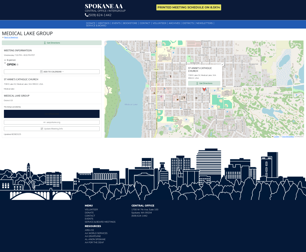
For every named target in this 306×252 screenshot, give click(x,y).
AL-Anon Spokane (95, 239)
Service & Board (96, 25)
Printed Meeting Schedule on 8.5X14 (189, 7)
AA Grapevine (93, 236)
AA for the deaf (94, 242)
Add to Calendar (53, 71)
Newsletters (204, 23)
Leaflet (276, 136)
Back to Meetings (11, 37)
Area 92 (89, 230)
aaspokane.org (53, 122)
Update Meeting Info (53, 128)
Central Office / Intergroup (105, 8)
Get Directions (53, 42)
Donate (91, 23)
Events (116, 23)
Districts (188, 23)
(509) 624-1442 (99, 15)
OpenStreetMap (288, 136)
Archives (174, 23)
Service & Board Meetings (100, 221)
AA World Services (96, 233)
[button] (204, 89)
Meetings (103, 23)
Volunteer (159, 23)
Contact (145, 23)
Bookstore (130, 23)
